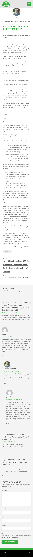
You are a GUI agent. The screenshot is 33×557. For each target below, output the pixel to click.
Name (4, 509)
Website (4, 525)
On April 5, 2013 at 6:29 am (8, 441)
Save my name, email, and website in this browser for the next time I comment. (16, 536)
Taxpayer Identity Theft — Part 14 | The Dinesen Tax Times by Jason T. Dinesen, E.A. (15, 436)
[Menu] (29, 4)
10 (18, 73)
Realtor (28, 88)
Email (3, 517)
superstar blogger (8, 90)
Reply (3, 323)
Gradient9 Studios (21, 554)
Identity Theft (7, 251)
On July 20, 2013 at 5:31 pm (9, 467)
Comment (5, 490)
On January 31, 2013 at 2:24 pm (10, 336)
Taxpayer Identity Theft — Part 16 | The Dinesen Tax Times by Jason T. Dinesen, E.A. (15, 462)
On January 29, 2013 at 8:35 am (10, 312)
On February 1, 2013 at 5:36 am (12, 371)
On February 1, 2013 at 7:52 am (14, 399)
